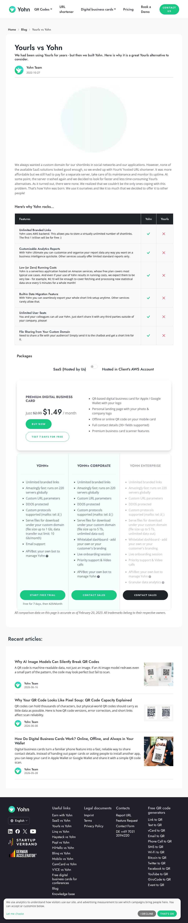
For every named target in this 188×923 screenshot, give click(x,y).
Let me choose (15, 913)
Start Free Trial (43, 595)
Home (12, 29)
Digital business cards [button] (97, 9)
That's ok (167, 913)
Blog (24, 29)
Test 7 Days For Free (47, 436)
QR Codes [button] (41, 9)
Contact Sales (94, 595)
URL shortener (66, 9)
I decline (147, 913)
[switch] (94, 366)
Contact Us (169, 9)
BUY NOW (39, 424)
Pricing (128, 9)
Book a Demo (146, 9)
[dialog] (92, 909)
